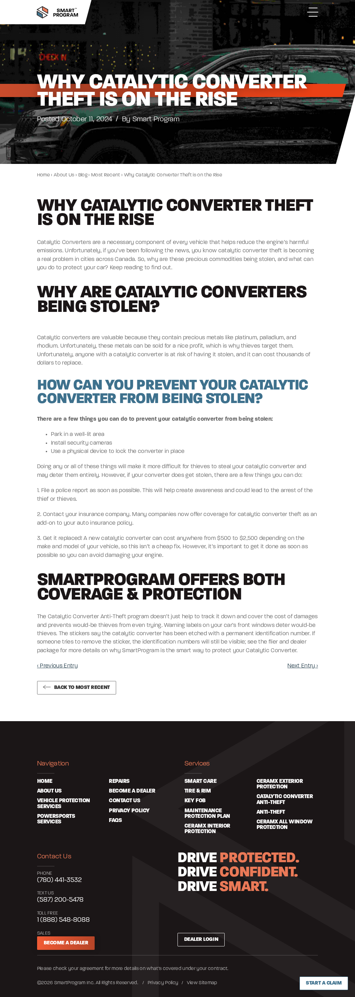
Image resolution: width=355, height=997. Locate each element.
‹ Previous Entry (57, 666)
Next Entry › (302, 666)
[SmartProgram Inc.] (57, 12)
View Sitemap (202, 983)
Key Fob (195, 801)
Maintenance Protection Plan (207, 813)
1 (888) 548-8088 (63, 920)
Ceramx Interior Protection (207, 828)
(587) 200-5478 (60, 900)
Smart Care (200, 781)
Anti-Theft (271, 812)
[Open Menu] (312, 12)
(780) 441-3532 (59, 880)
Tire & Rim (197, 791)
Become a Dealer (66, 943)
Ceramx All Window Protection (285, 824)
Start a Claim (323, 983)
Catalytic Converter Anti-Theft (285, 799)
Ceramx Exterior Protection (280, 784)
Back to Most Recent (82, 687)
